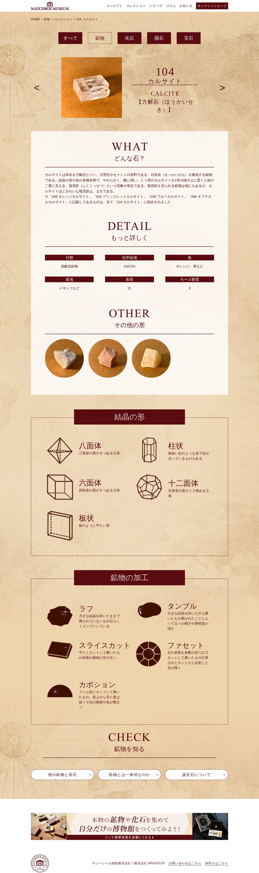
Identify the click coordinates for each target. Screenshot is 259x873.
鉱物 (99, 38)
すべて (70, 38)
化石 (129, 38)
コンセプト (114, 5)
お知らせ (186, 5)
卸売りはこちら (216, 863)
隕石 (159, 38)
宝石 (188, 38)
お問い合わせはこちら (185, 863)
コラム (171, 5)
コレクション (136, 5)
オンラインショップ (212, 5)
